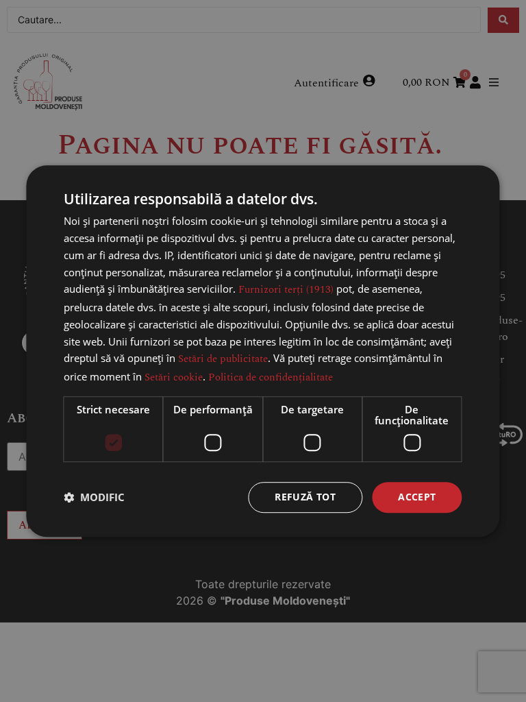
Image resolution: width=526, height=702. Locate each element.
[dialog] (262, 351)
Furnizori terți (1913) (286, 290)
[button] (94, 497)
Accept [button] (417, 496)
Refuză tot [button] (305, 496)
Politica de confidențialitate (270, 377)
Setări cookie (174, 377)
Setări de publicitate (223, 359)
